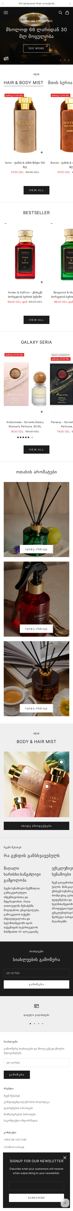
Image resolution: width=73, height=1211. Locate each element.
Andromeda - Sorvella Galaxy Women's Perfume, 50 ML (25, 424)
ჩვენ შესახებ (12, 1095)
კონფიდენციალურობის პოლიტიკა (26, 1102)
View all (36, 190)
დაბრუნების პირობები (18, 1108)
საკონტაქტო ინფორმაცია (21, 1120)
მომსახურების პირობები (20, 1114)
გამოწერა (36, 984)
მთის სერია (60, 82)
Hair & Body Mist (23, 82)
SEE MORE (37, 48)
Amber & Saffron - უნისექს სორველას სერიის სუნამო (25, 294)
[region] (36, 36)
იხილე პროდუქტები (36, 825)
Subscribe (36, 1197)
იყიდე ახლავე (36, 549)
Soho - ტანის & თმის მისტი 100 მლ (25, 165)
